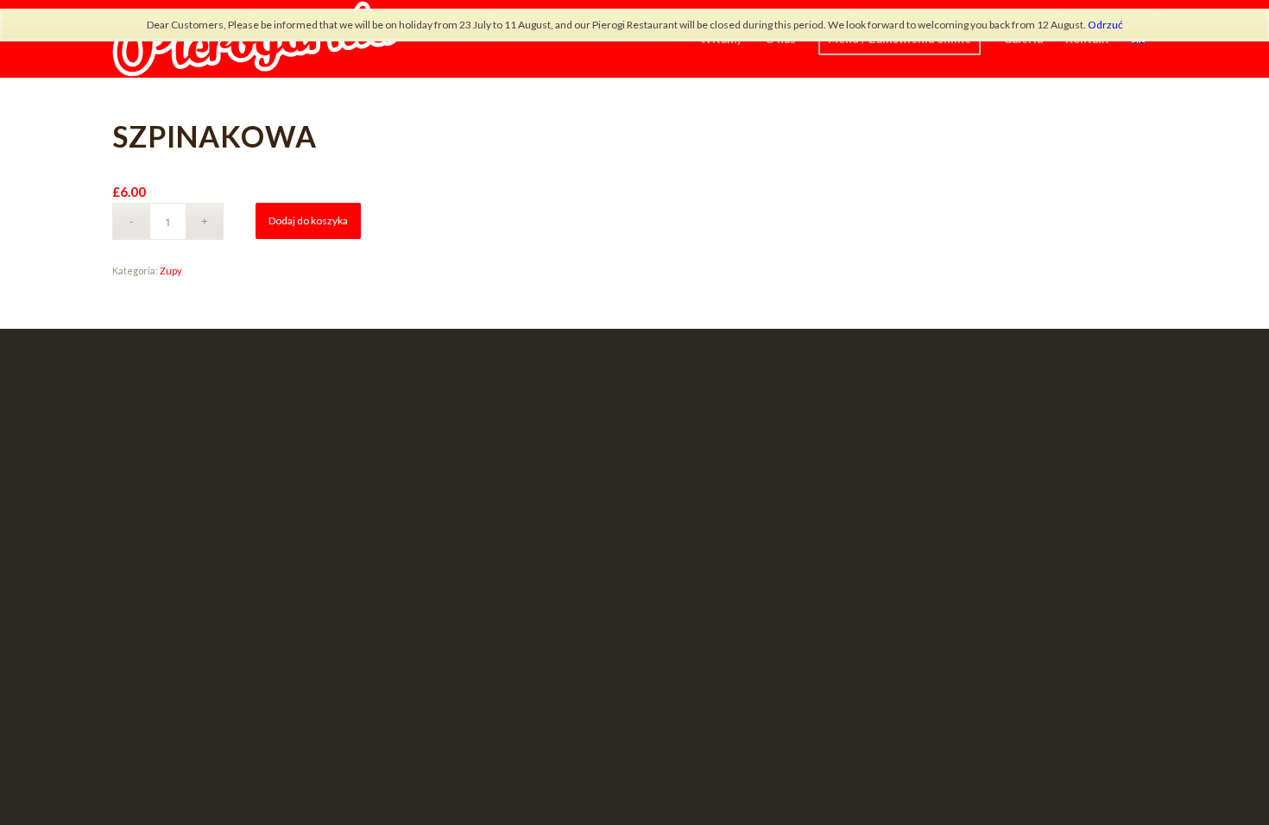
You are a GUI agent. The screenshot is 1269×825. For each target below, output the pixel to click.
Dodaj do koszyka (308, 220)
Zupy (171, 270)
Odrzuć (1105, 24)
